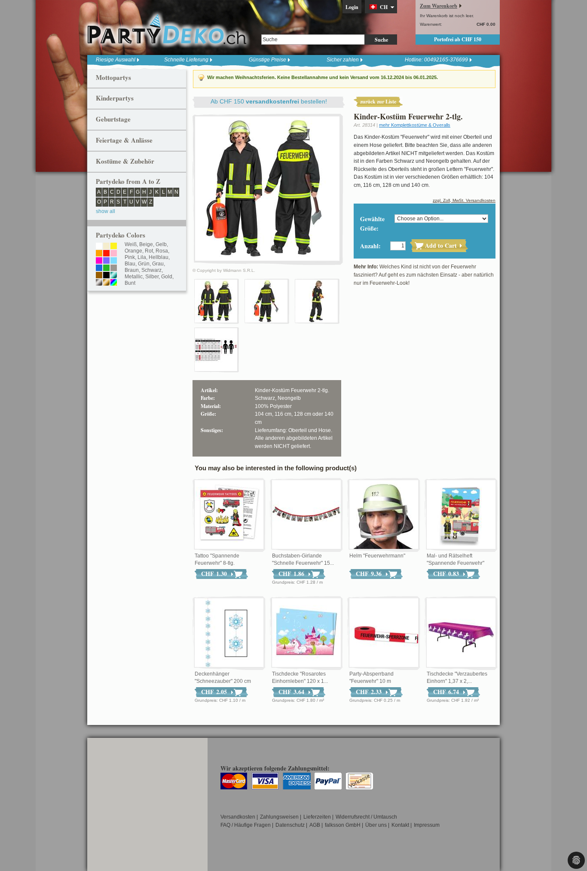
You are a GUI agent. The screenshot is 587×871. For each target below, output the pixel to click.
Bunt (130, 283)
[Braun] (99, 276)
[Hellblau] (113, 261)
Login (351, 7)
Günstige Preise (267, 60)
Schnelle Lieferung (186, 60)
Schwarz (151, 270)
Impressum (427, 825)
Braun (132, 270)
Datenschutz (290, 825)
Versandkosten (237, 817)
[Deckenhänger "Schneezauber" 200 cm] (229, 633)
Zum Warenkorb (438, 5)
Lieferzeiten (317, 817)
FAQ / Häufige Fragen (245, 825)
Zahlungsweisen (279, 817)
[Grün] (106, 268)
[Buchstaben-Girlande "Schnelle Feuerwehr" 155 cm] (306, 515)
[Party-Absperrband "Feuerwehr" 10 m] (383, 633)
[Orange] (99, 254)
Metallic (134, 277)
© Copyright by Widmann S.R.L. (224, 270)
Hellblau (158, 257)
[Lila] (106, 261)
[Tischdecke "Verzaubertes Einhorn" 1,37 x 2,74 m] (461, 633)
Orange (133, 251)
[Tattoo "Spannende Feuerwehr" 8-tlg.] (229, 515)
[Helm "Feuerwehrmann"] (383, 515)
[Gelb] (113, 247)
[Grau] (113, 268)
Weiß (131, 244)
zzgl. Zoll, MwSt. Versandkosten (464, 200)
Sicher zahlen (343, 60)
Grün (144, 264)
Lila (142, 257)
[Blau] (99, 268)
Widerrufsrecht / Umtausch (366, 817)
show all (105, 211)
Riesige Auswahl (115, 60)
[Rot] (106, 254)
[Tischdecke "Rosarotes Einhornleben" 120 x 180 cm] (306, 633)
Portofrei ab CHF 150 (457, 39)
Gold (166, 277)
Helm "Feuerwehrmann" (377, 556)
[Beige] (106, 247)
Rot (149, 251)
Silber (152, 277)
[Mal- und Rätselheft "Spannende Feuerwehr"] (461, 515)
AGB (314, 825)
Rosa (162, 251)
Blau (130, 264)
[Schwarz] (106, 276)
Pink (130, 257)
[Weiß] (99, 247)
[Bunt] (113, 283)
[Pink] (99, 261)
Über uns (376, 825)
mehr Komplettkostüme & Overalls (414, 125)
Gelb (161, 244)
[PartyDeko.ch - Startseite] (167, 29)
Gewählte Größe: (372, 223)
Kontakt (400, 825)
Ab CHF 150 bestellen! (269, 101)
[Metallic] (113, 276)
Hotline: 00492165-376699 (436, 60)
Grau (158, 264)
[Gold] (106, 283)
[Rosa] (113, 254)
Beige (146, 244)
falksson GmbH (343, 825)
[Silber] (99, 283)
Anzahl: (370, 245)
